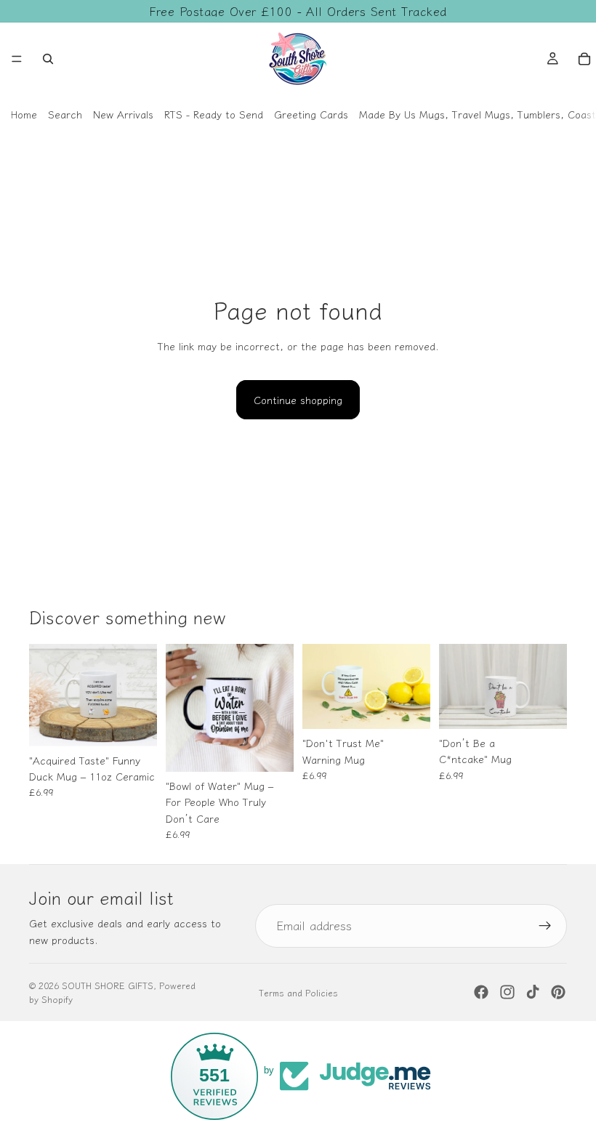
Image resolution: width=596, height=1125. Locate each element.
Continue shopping (298, 399)
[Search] (48, 59)
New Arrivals (123, 114)
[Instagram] (507, 992)
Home (24, 114)
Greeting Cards (311, 114)
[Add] (134, 724)
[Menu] (16, 59)
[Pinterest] (558, 992)
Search (65, 114)
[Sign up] (545, 926)
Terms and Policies (298, 992)
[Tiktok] (532, 992)
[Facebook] (481, 992)
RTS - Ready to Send (213, 114)
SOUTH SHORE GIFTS (107, 985)
